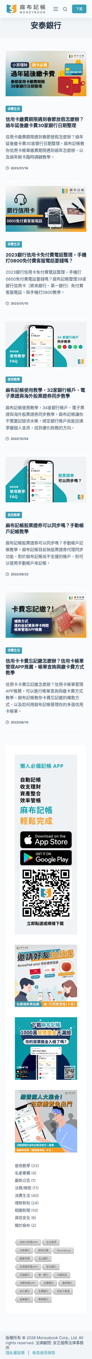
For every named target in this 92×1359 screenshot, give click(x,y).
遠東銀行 (25, 1299)
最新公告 (22, 1180)
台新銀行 (25, 1250)
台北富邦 (51, 1242)
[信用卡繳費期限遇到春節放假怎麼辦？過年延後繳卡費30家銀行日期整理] (46, 73)
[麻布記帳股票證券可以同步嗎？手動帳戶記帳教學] (46, 479)
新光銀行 (51, 1266)
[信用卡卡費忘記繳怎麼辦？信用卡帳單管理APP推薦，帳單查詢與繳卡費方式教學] (46, 615)
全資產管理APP (29, 1266)
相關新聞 (22, 1210)
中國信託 (62, 1274)
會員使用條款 (43, 1352)
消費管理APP (27, 1283)
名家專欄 (22, 1173)
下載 (79, 9)
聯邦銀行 (67, 1283)
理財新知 (22, 1202)
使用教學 (14, 379)
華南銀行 (43, 1299)
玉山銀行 (43, 1258)
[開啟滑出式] (54, 9)
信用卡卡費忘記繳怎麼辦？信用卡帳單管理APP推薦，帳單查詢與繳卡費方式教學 (45, 667)
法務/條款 (23, 1187)
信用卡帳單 (63, 1291)
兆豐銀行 (49, 1283)
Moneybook (64, 1250)
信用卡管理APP (29, 1242)
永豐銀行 (43, 1291)
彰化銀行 (25, 1291)
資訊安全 (22, 1217)
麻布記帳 (43, 1250)
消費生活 (14, 109)
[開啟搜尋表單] (65, 9)
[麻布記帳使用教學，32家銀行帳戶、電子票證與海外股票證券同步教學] (46, 344)
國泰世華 (25, 1258)
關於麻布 (22, 1225)
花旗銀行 (25, 1274)
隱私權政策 (15, 1352)
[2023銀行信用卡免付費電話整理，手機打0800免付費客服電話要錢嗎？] (46, 209)
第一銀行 (43, 1274)
